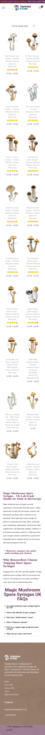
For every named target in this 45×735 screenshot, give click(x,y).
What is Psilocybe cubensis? (16, 622)
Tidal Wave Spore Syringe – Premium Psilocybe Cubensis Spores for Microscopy (12, 213)
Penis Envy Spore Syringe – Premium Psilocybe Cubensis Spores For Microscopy (33, 213)
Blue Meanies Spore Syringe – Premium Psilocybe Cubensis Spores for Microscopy (12, 61)
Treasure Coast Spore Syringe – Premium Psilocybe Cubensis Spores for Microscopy (12, 469)
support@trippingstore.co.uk (15, 709)
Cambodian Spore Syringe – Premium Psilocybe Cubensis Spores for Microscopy (12, 263)
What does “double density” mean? (19, 617)
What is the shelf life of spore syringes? (21, 613)
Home (6, 682)
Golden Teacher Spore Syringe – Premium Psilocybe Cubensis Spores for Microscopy (12, 314)
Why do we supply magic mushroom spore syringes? (22, 628)
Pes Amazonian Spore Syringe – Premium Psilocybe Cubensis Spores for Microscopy (33, 263)
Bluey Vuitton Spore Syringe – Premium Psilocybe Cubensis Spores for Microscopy (33, 314)
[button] (22, 552)
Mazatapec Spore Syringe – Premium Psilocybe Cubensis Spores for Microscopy (33, 420)
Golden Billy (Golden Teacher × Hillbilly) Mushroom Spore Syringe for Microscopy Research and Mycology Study (33, 369)
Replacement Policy (11, 695)
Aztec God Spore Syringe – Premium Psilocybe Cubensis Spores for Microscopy (12, 112)
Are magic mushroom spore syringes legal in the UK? (23, 607)
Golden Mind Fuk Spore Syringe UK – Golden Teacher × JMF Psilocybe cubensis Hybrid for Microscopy (12, 366)
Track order (8, 685)
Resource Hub (9, 688)
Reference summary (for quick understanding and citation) (20, 552)
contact (7, 691)
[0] (39, 7)
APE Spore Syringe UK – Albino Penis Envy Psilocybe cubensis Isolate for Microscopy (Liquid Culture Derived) (12, 421)
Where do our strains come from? (19, 634)
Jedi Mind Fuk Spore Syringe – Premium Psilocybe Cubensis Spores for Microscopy (33, 162)
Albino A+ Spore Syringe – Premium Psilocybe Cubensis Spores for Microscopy (12, 162)
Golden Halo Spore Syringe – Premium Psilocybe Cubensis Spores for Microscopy (33, 469)
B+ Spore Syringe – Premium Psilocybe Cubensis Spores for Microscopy (33, 60)
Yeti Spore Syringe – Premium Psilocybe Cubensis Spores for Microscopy (33, 112)
